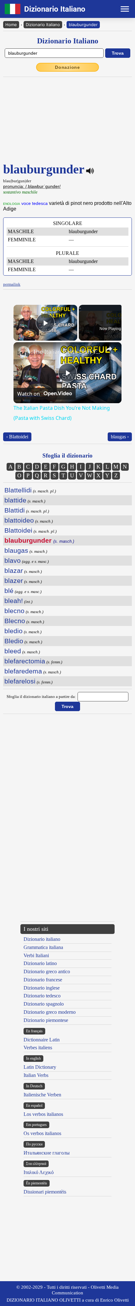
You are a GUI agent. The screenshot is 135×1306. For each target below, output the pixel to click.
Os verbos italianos (42, 1133)
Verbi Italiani (36, 955)
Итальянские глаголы (47, 1152)
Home (11, 24)
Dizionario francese (43, 979)
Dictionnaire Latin (42, 1039)
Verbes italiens (38, 1047)
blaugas (16, 550)
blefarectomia (24, 661)
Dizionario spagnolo (44, 1004)
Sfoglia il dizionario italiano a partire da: (41, 696)
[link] (23, 352)
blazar (13, 570)
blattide (15, 500)
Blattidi (14, 510)
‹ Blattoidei (17, 436)
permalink (11, 284)
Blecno (14, 620)
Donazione (67, 67)
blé (9, 590)
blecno (14, 610)
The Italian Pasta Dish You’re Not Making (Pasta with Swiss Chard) (66, 351)
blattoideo (19, 520)
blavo (12, 560)
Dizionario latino (40, 963)
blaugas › (120, 436)
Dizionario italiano (42, 939)
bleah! (13, 600)
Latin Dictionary (40, 1067)
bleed (12, 651)
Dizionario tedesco (42, 995)
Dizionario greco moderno (50, 1012)
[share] (109, 348)
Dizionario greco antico (47, 971)
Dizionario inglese (42, 987)
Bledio (13, 641)
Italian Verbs (36, 1075)
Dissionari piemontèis (45, 1191)
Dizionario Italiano (43, 24)
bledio (13, 630)
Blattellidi (18, 490)
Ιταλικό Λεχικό (39, 1172)
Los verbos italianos (43, 1114)
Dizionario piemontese (46, 1020)
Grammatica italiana (43, 947)
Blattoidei (18, 530)
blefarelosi (19, 681)
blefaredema (23, 671)
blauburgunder (83, 24)
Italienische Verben (42, 1094)
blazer (13, 580)
